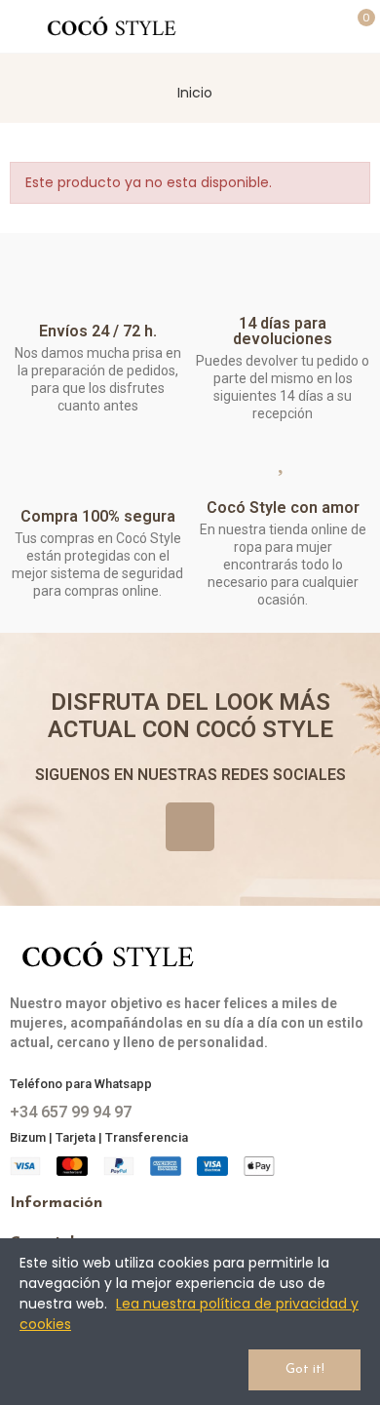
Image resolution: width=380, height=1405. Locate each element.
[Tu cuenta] (323, 26)
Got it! (304, 1369)
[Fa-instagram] (190, 826)
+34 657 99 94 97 (71, 1112)
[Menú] (19, 26)
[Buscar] (288, 26)
